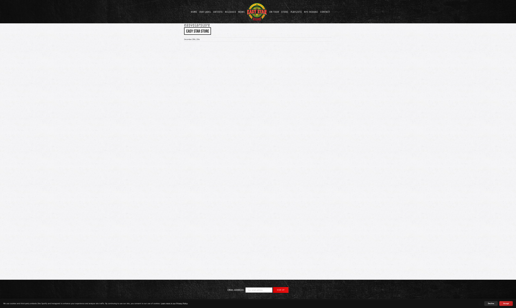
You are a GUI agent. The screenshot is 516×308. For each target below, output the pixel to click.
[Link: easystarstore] (197, 29)
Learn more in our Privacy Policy (174, 303)
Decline (491, 303)
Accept (506, 303)
